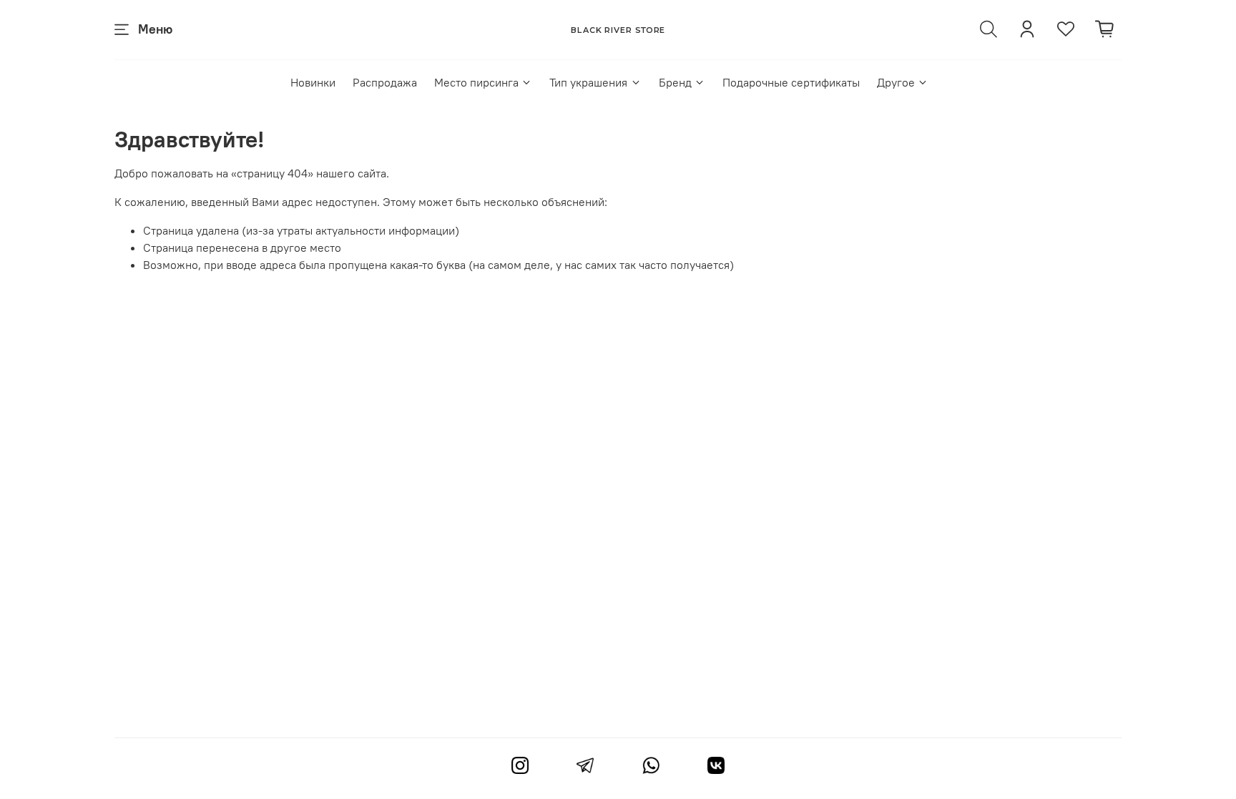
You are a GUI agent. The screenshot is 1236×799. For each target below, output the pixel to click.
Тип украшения (588, 82)
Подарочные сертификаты (791, 82)
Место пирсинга (476, 82)
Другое (896, 82)
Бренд (675, 82)
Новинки (312, 82)
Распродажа (385, 82)
